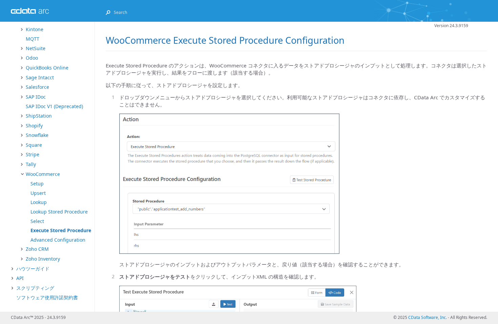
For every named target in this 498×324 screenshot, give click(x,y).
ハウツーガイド (32, 268)
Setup (37, 183)
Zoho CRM (37, 249)
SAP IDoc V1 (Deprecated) (54, 106)
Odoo (32, 58)
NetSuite (35, 48)
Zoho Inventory (43, 259)
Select (37, 221)
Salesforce (37, 87)
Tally (31, 164)
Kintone (34, 29)
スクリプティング (35, 288)
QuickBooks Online (47, 67)
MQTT (32, 39)
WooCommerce (43, 174)
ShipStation (39, 116)
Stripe (32, 154)
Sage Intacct (40, 77)
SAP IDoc (36, 97)
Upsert (38, 193)
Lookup (38, 202)
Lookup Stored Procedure (59, 211)
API (20, 278)
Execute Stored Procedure (60, 230)
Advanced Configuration (57, 240)
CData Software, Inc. (427, 317)
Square (34, 145)
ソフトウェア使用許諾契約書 (47, 297)
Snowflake (37, 135)
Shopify (34, 125)
